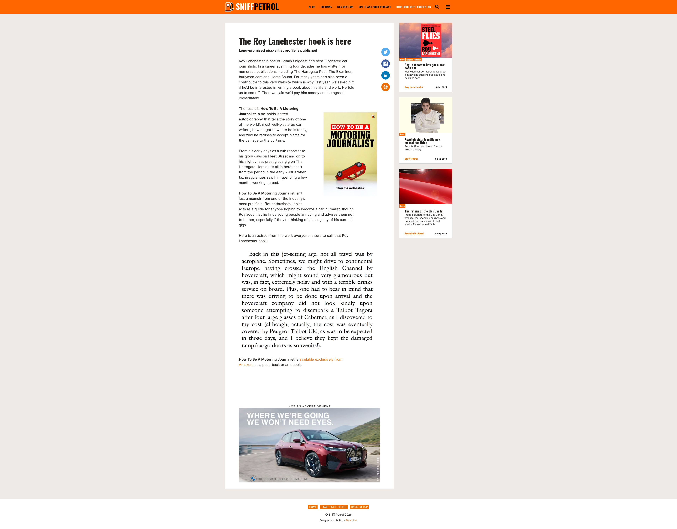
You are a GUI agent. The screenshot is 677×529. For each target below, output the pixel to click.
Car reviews (345, 7)
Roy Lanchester (413, 59)
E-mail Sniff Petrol (334, 506)
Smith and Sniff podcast (375, 7)
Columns (326, 7)
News (312, 7)
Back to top (359, 506)
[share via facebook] (385, 63)
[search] (437, 7)
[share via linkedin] (385, 75)
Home (312, 506)
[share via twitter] (385, 52)
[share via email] (385, 87)
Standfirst (351, 520)
